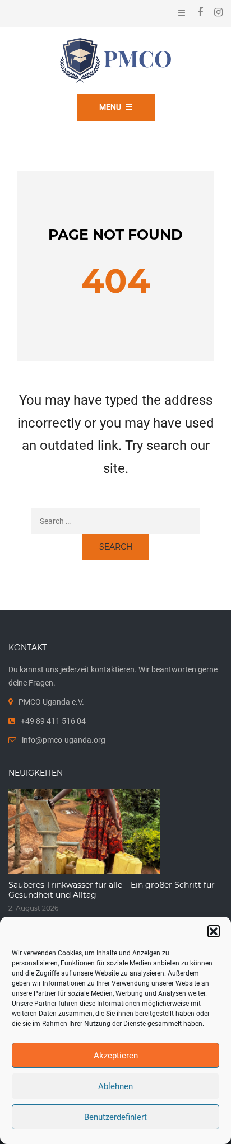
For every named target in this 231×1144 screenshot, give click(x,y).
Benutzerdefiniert (115, 1117)
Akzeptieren (116, 1056)
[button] (213, 931)
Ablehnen (115, 1086)
